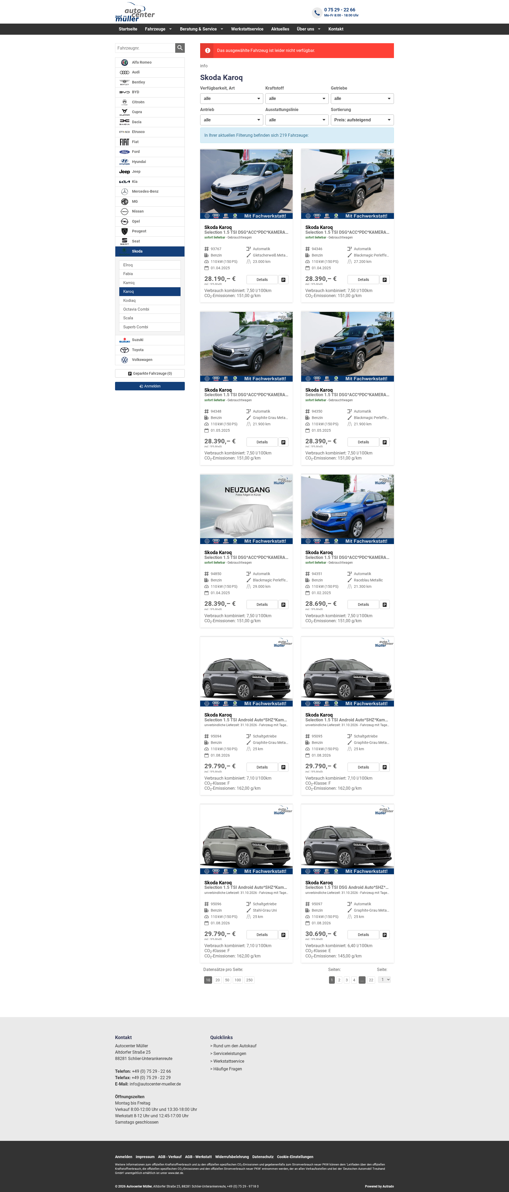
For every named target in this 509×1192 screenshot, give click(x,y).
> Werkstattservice (227, 1061)
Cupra (136, 112)
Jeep (136, 171)
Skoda (137, 251)
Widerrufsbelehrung (232, 1157)
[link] (283, 279)
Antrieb (207, 109)
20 (218, 980)
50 (227, 980)
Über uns (305, 29)
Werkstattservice (247, 29)
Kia (134, 181)
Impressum (145, 1157)
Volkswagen (141, 359)
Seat (135, 241)
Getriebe (339, 88)
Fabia (128, 273)
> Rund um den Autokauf (233, 1045)
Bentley (138, 82)
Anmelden (123, 1157)
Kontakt (335, 29)
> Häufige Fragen (226, 1068)
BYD (135, 92)
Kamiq (129, 282)
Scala (128, 318)
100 (238, 980)
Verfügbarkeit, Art (217, 88)
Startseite (128, 29)
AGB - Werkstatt (198, 1157)
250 (249, 980)
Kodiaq (129, 300)
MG (134, 201)
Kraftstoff (274, 88)
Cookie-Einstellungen (295, 1157)
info (204, 65)
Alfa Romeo (141, 62)
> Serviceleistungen (228, 1053)
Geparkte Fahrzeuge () (152, 373)
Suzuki (137, 340)
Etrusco (138, 132)
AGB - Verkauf (170, 1157)
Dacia (136, 122)
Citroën (137, 102)
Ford (135, 151)
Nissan (137, 211)
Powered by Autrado (379, 1186)
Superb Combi (135, 327)
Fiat (135, 142)
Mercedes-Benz (145, 191)
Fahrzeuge (155, 29)
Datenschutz (263, 1157)
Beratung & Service (198, 29)
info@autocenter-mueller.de (155, 1084)
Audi (135, 72)
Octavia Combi (136, 309)
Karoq (128, 291)
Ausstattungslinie (282, 109)
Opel (135, 221)
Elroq (128, 265)
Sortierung (341, 109)
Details (262, 279)
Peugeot (138, 231)
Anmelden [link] (152, 386)
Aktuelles (280, 29)
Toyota (137, 350)
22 (371, 980)
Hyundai (138, 162)
